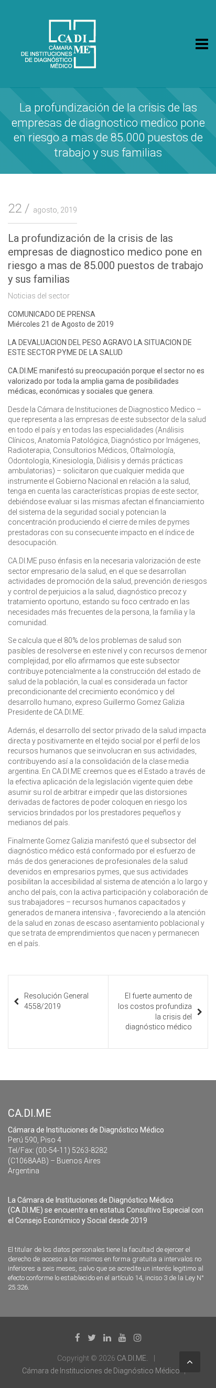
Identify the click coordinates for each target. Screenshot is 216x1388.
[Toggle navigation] (202, 44)
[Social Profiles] (77, 1337)
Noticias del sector (39, 296)
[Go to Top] (189, 1361)
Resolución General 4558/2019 (56, 1001)
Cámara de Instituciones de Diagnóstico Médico (101, 1371)
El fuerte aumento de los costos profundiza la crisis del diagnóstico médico (155, 1011)
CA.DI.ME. (132, 1358)
